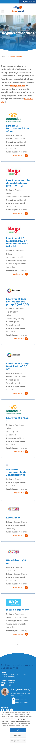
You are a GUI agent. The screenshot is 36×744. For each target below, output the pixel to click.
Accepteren (18, 730)
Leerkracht (13, 517)
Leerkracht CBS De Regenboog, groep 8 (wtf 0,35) (17, 302)
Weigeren (18, 735)
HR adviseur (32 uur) (16, 561)
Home (3, 57)
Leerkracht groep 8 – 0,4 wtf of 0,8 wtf (17, 366)
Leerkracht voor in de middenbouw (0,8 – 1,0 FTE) (18, 183)
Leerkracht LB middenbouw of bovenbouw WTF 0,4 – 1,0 (17, 242)
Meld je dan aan (17, 86)
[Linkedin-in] (11, 710)
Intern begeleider (17, 609)
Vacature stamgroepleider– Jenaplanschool (17, 472)
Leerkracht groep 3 (17, 419)
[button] (2, 11)
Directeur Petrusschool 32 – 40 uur (17, 128)
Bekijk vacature (20, 155)
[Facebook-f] (2, 710)
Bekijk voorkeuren (18, 741)
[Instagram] (7, 710)
